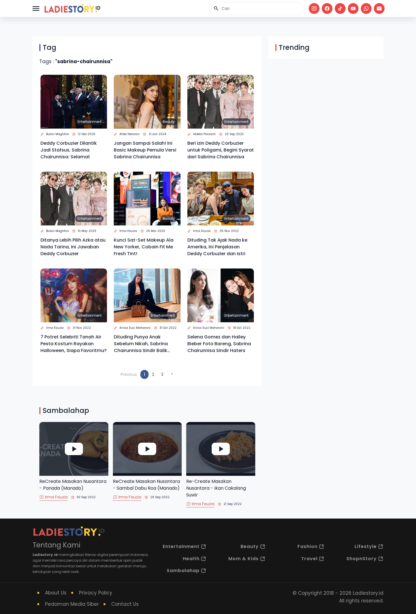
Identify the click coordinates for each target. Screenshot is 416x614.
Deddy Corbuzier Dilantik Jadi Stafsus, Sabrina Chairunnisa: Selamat (68, 150)
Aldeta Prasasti (204, 134)
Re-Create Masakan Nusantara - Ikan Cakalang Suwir (216, 488)
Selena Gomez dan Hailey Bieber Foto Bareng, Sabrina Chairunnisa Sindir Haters (219, 344)
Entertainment (90, 121)
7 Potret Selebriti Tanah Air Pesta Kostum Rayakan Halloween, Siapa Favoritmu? (73, 344)
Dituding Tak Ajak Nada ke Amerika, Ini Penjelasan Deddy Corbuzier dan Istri (217, 247)
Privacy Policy (95, 592)
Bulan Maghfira (57, 134)
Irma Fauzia (128, 231)
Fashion (307, 546)
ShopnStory (361, 558)
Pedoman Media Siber (72, 604)
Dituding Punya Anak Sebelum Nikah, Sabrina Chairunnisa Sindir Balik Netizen (141, 344)
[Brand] (72, 8)
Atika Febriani (129, 134)
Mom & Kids (243, 558)
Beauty (169, 121)
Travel (309, 558)
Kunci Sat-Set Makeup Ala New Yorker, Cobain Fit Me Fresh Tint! (143, 247)
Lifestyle (366, 546)
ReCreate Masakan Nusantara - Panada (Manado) (72, 484)
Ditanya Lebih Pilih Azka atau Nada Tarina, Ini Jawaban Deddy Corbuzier (73, 247)
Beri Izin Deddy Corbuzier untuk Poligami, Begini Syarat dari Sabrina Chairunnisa (220, 150)
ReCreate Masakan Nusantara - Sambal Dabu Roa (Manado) (146, 484)
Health (191, 558)
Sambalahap (183, 570)
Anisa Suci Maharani (135, 328)
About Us (56, 592)
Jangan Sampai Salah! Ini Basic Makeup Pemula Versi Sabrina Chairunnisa (145, 150)
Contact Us (125, 604)
